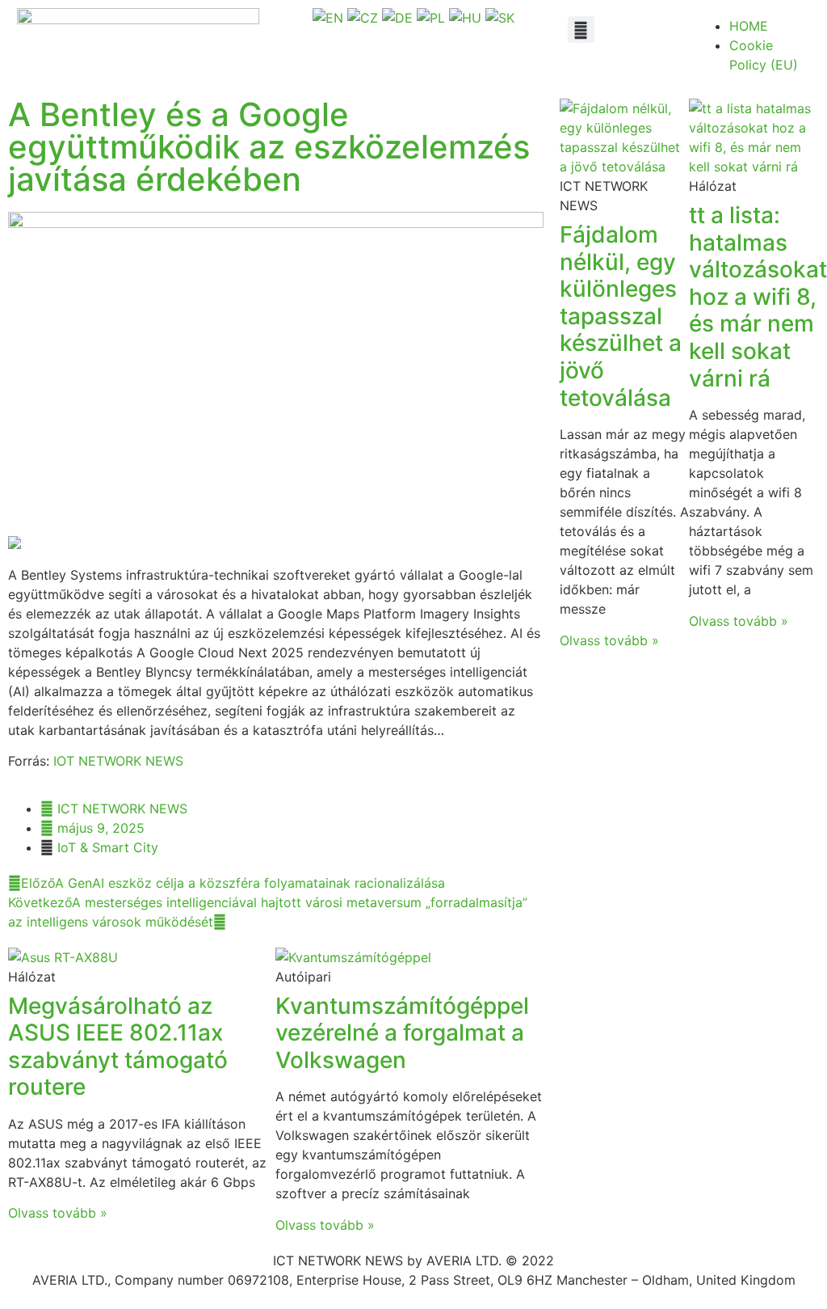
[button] (581, 29)
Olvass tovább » (57, 1213)
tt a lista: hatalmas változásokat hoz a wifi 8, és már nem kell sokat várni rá (758, 296)
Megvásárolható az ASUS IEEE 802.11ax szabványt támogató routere (118, 1046)
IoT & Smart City (107, 847)
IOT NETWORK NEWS (118, 761)
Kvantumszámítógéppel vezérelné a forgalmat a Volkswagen (402, 1033)
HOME (748, 26)
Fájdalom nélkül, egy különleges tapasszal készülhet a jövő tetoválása (621, 316)
